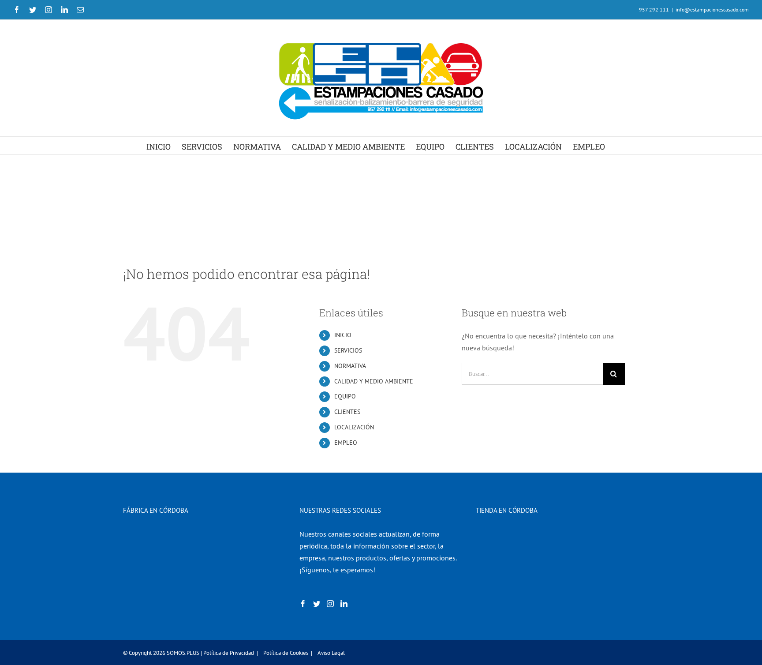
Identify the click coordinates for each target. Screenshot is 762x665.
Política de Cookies (285, 653)
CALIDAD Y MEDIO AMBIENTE (373, 381)
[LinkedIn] (343, 603)
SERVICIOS (348, 350)
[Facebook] (302, 603)
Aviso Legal (331, 653)
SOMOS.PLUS (183, 653)
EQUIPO (345, 396)
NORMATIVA (350, 366)
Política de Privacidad (228, 653)
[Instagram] (330, 603)
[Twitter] (316, 603)
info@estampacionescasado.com (712, 9)
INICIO (342, 335)
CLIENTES (347, 412)
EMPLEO (345, 443)
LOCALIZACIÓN (354, 427)
